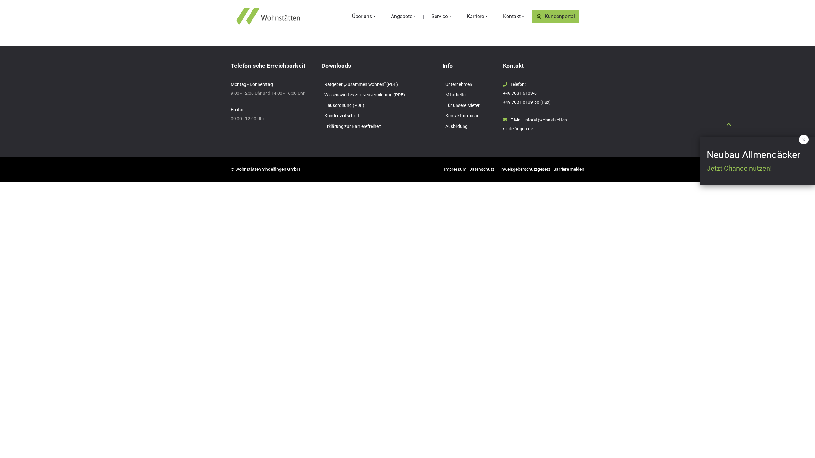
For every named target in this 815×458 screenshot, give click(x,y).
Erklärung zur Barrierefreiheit (352, 126)
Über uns (362, 16)
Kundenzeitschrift (341, 115)
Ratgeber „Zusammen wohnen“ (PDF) (361, 84)
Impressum (455, 169)
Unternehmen (458, 84)
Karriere (475, 16)
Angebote (401, 16)
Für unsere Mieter (462, 105)
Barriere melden (568, 169)
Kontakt (512, 16)
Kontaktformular (461, 115)
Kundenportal (560, 16)
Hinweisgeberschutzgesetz (523, 169)
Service (439, 16)
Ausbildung (456, 126)
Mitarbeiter (456, 94)
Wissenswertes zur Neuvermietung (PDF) (364, 94)
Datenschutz (481, 169)
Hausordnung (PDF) (344, 105)
